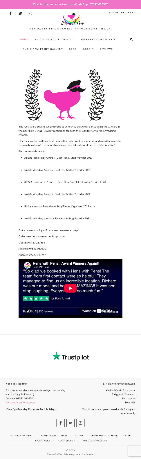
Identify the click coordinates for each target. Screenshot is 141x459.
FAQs (73, 49)
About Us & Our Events (53, 39)
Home (24, 39)
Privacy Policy (42, 440)
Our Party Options (96, 39)
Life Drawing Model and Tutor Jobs (111, 435)
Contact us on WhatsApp (20, 402)
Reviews (106, 49)
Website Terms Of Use (95, 440)
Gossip (88, 49)
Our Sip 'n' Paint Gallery (43, 49)
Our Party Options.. (21, 435)
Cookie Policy (66, 440)
